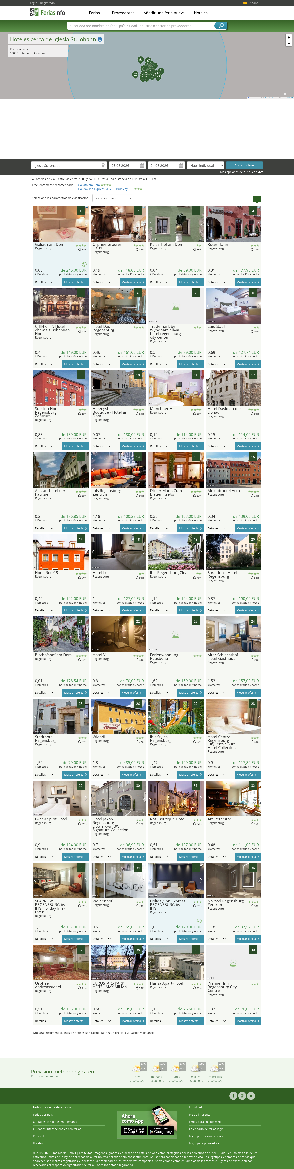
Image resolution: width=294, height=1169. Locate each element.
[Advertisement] (147, 129)
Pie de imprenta (199, 1114)
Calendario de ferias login (206, 1129)
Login (33, 3)
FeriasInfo (50, 12)
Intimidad (195, 1107)
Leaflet (251, 98)
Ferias (95, 12)
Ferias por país (43, 1114)
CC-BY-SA (290, 98)
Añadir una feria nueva (164, 12)
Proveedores (123, 12)
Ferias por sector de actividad (53, 1107)
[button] (144, 66)
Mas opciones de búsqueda (238, 172)
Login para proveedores (205, 1143)
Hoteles (201, 12)
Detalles (40, 282)
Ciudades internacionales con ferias (57, 1129)
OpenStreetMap (270, 98)
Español (254, 3)
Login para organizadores (206, 1136)
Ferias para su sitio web (205, 1122)
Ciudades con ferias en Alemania (55, 1122)
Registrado (47, 3)
